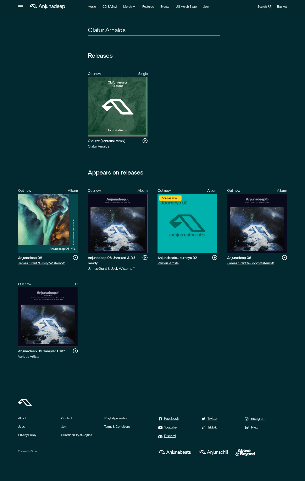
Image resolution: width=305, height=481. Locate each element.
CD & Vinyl (109, 7)
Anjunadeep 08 (30, 257)
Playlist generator (115, 418)
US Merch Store (186, 7)
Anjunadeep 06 (239, 257)
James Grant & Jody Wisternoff (41, 263)
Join (206, 7)
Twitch (255, 427)
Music (92, 7)
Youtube (170, 427)
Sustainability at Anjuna (76, 435)
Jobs (21, 427)
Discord (170, 436)
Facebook (171, 418)
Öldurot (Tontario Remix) (107, 141)
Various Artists (167, 263)
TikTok (212, 427)
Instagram (257, 418)
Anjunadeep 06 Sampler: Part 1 (41, 351)
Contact (66, 418)
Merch (127, 7)
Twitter (212, 418)
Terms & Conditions (117, 427)
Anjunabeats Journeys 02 (177, 257)
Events (164, 7)
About (22, 418)
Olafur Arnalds (98, 146)
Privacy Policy (27, 435)
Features (148, 7)
